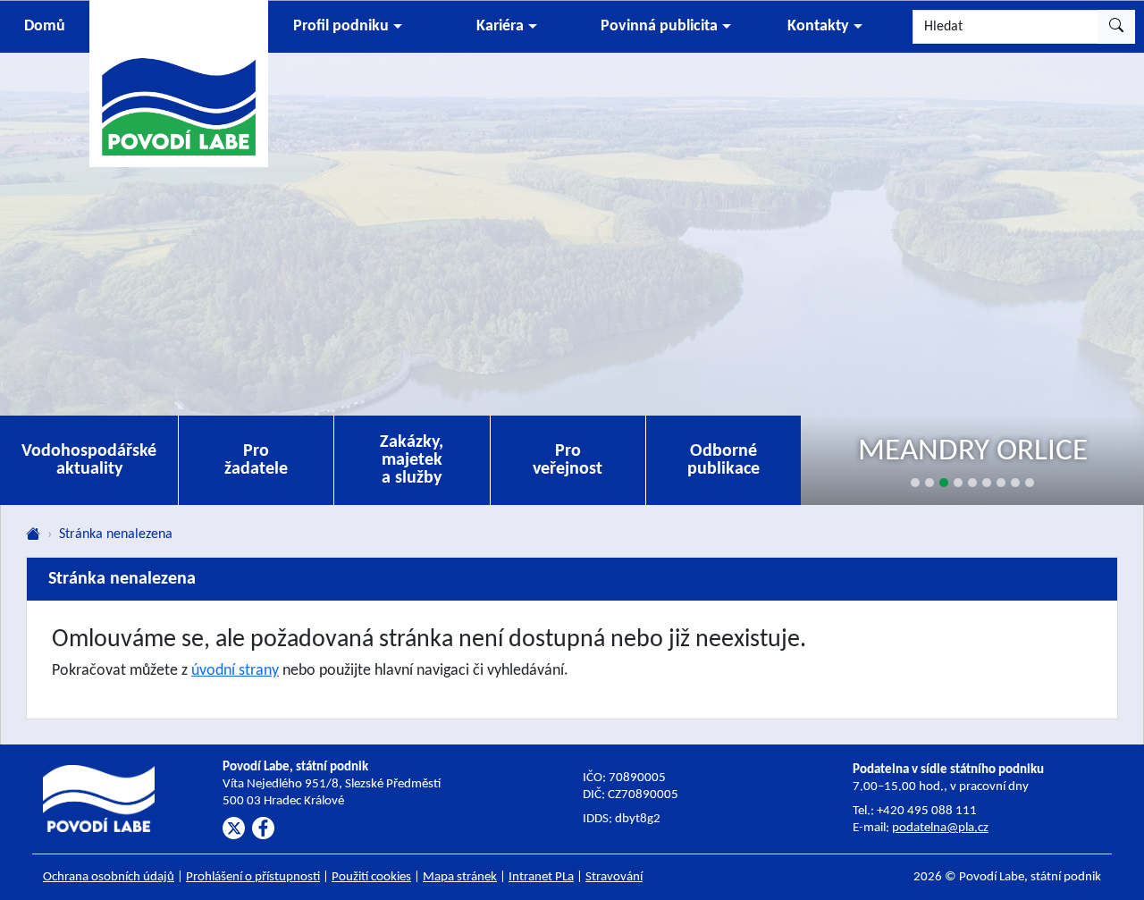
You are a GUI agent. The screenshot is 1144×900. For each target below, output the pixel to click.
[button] (347, 27)
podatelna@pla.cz (940, 828)
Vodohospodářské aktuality (88, 460)
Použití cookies (371, 877)
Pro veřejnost (567, 460)
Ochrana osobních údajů (108, 877)
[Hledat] (1116, 27)
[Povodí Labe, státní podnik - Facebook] (263, 828)
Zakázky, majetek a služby (411, 460)
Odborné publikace (723, 460)
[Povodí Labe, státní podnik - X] (234, 828)
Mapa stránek (460, 877)
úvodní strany (235, 670)
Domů (44, 26)
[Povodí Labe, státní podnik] (178, 82)
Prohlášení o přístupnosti (253, 877)
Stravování (614, 877)
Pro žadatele (256, 460)
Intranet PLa (541, 877)
